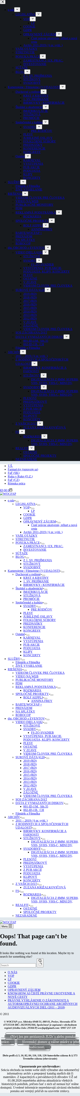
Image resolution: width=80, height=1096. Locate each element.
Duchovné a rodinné (28, 574)
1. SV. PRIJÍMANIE (36, 581)
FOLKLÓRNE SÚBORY (39, 620)
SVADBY (29, 606)
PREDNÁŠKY (33, 623)
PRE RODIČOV (41, 609)
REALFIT (22, 905)
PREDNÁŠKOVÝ (35, 862)
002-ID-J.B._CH (33, 810)
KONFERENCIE (34, 627)
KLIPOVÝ (30, 876)
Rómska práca (16, 483)
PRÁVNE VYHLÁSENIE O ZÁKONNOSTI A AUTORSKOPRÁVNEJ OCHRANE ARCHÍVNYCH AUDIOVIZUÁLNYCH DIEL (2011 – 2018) (42, 1004)
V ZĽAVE (30, 750)
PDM (19, 683)
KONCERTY (32, 655)
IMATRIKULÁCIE (35, 592)
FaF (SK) (13, 473)
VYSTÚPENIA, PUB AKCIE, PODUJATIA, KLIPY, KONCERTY (46, 737)
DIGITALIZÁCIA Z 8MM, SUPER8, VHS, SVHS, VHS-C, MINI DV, (54, 843)
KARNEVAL (32, 637)
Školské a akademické (29, 588)
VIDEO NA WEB (27, 676)
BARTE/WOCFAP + (29, 704)
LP (33, 511)
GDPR (27, 518)
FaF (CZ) (13, 480)
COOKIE (29, 514)
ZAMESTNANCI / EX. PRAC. (43, 546)
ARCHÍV (14, 817)
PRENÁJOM (24, 708)
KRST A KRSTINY (36, 577)
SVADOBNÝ (32, 567)
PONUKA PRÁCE (28, 542)
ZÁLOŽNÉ (30, 792)
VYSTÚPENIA (33, 641)
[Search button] (40, 962)
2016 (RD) (30, 771)
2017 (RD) (30, 767)
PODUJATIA (31, 648)
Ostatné (20, 634)
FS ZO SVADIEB (42, 732)
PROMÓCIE (31, 599)
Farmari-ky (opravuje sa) (23, 469)
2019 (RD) (30, 760)
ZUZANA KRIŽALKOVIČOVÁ (44, 887)
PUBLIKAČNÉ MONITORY (34, 679)
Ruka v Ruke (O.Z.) (20, 476)
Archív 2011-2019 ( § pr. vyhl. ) (43, 532)
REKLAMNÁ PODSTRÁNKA (36, 687)
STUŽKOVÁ (32, 595)
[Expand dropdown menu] (17, 501)
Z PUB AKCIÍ (32, 869)
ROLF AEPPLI (33, 697)
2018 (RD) (30, 764)
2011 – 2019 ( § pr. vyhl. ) (32, 820)
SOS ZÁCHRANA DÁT (31, 799)
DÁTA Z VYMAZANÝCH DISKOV (39, 803)
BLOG (20, 556)
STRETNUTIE (25, 539)
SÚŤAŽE (22, 553)
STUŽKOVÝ (32, 563)
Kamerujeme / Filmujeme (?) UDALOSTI (34, 570)
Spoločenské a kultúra (29, 602)
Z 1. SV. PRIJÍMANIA (37, 560)
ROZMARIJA (32, 690)
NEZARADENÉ (26, 915)
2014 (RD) (30, 778)
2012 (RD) (30, 785)
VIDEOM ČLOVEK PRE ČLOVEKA (40, 672)
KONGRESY (32, 630)
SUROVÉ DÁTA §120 (30, 757)
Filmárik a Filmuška (28, 662)
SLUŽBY (14, 658)
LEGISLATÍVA (26, 504)
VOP (26, 507)
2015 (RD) (30, 774)
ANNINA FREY (41, 701)
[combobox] (18, 965)
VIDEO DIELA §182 (29, 722)
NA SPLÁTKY (25, 711)
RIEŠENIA (15, 669)
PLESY (28, 613)
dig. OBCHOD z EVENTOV (26, 718)
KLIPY (28, 651)
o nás (11, 500)
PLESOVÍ (29, 859)
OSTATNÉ (30, 746)
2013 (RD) (30, 781)
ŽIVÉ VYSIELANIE (29, 665)
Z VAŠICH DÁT (26, 884)
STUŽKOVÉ (31, 725)
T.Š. (10, 465)
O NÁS (12, 972)
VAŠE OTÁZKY (26, 535)
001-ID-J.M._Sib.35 (35, 806)
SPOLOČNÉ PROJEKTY (32, 694)
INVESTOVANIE (34, 549)
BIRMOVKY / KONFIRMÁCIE (44, 585)
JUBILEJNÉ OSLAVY (38, 616)
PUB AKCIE (31, 644)
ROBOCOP (23, 715)
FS (17, 891)
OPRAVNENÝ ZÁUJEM (39, 521)
